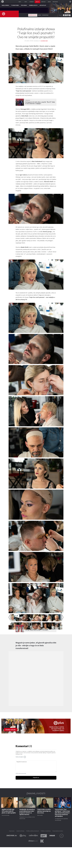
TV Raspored (15, 5)
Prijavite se (36, 777)
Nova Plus (23, 836)
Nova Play (43, 5)
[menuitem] (70, 1)
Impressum (11, 831)
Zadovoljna (33, 836)
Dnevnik (12, 836)
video (39, 15)
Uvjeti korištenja (20, 831)
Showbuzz (33, 841)
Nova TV (2, 1)
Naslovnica (5, 5)
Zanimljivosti (33, 5)
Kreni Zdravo (42, 841)
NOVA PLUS (45, 15)
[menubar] (70, 1)
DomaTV (52, 836)
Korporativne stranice (58, 831)
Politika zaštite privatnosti (32, 831)
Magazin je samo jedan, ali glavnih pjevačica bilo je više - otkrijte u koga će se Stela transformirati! (36, 645)
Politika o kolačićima (46, 831)
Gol (44, 836)
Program (24, 5)
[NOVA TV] (9, 13)
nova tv (37, 1)
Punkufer (61, 836)
